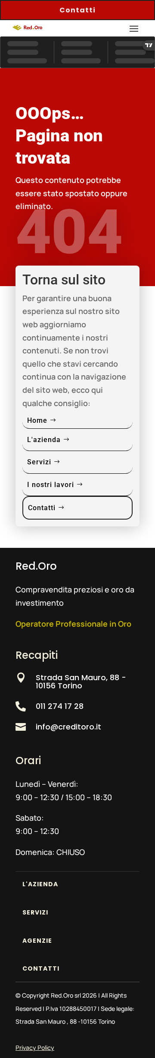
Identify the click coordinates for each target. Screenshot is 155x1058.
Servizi (39, 462)
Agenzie (37, 940)
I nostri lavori (50, 485)
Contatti (77, 10)
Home (37, 420)
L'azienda (44, 440)
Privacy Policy (35, 1047)
